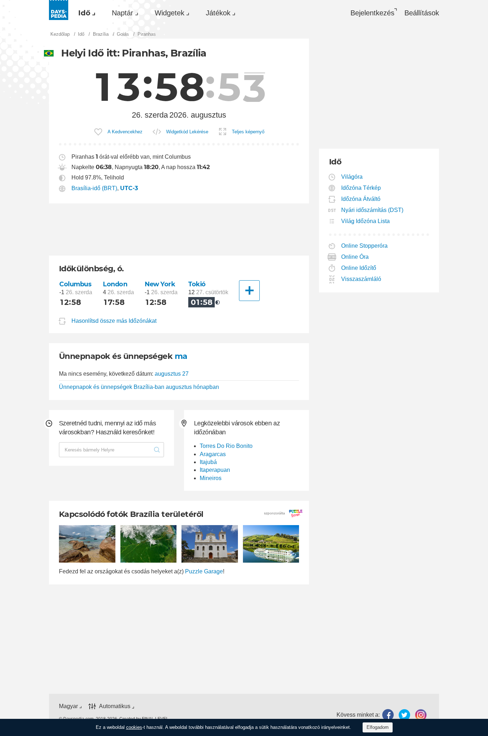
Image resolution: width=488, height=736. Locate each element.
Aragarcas (213, 454)
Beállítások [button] (421, 13)
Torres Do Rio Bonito (226, 446)
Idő (84, 13)
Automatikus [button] (114, 706)
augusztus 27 (172, 374)
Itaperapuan (215, 470)
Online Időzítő (359, 268)
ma (181, 356)
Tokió (197, 284)
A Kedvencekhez (125, 131)
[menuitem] (85, 13)
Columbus (75, 284)
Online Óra (355, 257)
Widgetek (169, 13)
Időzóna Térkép (361, 188)
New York (160, 284)
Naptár (122, 13)
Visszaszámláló (361, 279)
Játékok (218, 13)
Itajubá (208, 462)
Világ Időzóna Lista (366, 221)
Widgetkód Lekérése (187, 131)
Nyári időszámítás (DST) (372, 210)
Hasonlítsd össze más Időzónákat (113, 321)
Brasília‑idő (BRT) (94, 188)
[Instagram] (421, 715)
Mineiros (210, 478)
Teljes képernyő (248, 131)
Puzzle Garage (204, 571)
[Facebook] (388, 715)
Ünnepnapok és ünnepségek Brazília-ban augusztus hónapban (139, 387)
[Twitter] (404, 715)
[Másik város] (249, 290)
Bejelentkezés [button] (372, 13)
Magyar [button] (68, 706)
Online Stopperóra (365, 246)
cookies (134, 727)
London (115, 284)
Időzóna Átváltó (361, 199)
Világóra (352, 177)
